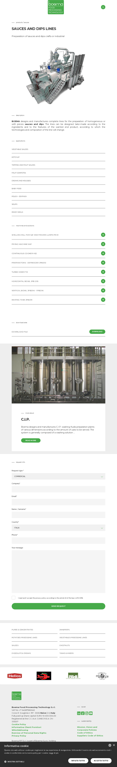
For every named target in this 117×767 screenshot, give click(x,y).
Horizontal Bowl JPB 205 (25, 281)
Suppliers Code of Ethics (90, 735)
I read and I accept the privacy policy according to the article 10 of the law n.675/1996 (50, 598)
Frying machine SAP (22, 244)
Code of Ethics (85, 733)
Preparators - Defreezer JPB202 (29, 263)
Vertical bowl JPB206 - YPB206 (27, 290)
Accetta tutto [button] (101, 760)
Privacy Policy (19, 736)
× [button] (114, 745)
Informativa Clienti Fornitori (26, 727)
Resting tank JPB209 (22, 300)
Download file (57, 332)
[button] (14, 761)
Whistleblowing (20, 730)
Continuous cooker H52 (24, 253)
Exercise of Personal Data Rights (29, 733)
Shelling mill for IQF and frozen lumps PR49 (35, 235)
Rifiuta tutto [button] (78, 760)
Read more (30, 440)
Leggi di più (53, 753)
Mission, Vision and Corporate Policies (87, 728)
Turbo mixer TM (20, 272)
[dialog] (58, 754)
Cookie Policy (19, 724)
